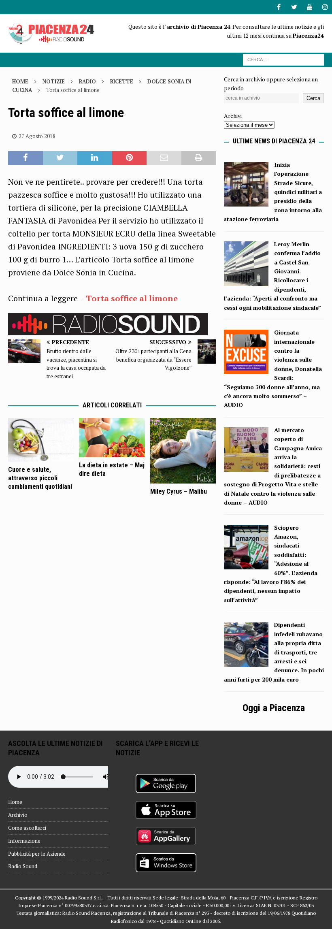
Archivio (18, 814)
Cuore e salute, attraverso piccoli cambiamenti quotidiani (40, 478)
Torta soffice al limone (132, 298)
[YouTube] (309, 7)
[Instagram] (325, 7)
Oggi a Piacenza (274, 708)
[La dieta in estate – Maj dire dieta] (112, 437)
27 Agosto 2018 (37, 136)
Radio (87, 81)
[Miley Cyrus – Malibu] (183, 451)
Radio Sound (22, 866)
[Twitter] (294, 7)
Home (15, 801)
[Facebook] (279, 7)
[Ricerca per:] (283, 59)
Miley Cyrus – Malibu (178, 491)
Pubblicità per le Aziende (37, 853)
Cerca (313, 98)
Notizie (54, 81)
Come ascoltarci (27, 827)
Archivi (233, 115)
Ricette (121, 81)
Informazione (24, 840)
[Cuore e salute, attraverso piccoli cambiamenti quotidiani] (41, 440)
